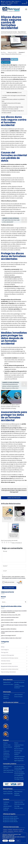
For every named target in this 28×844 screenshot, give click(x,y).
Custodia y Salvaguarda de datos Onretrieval (19, 686)
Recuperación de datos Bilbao (10, 820)
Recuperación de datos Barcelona (11, 818)
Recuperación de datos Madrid (10, 816)
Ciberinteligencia (5, 649)
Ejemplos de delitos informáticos (8, 629)
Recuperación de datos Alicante (10, 821)
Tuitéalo (15, 59)
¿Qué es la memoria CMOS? (7, 620)
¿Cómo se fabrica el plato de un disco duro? (11, 638)
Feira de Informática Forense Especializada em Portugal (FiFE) (19, 773)
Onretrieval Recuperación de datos (9, 32)
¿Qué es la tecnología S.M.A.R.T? (8, 635)
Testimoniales (6, 694)
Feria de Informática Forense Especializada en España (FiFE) (19, 768)
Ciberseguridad (4, 652)
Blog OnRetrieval (22, 32)
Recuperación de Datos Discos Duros (13, 54)
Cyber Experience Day (8, 770)
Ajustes (18, 840)
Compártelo (6, 59)
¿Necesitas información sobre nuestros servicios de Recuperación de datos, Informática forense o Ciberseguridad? (14, 490)
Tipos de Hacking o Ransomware (8, 672)
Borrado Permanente (19, 682)
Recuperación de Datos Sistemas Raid (9, 669)
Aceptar (5, 840)
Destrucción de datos (8, 684)
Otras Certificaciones (8, 772)
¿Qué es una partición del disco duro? (9, 617)
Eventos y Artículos (7, 791)
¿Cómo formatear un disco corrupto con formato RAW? (14, 622)
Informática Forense (5, 660)
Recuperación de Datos (6, 663)
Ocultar (19, 92)
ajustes (12, 838)
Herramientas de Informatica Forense (9, 658)
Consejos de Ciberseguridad (7, 655)
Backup (2, 646)
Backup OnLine (7, 682)
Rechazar (11, 840)
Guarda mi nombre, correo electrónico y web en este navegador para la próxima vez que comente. (13, 577)
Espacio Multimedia (8, 793)
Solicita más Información (14, 497)
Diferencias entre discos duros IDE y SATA (10, 615)
